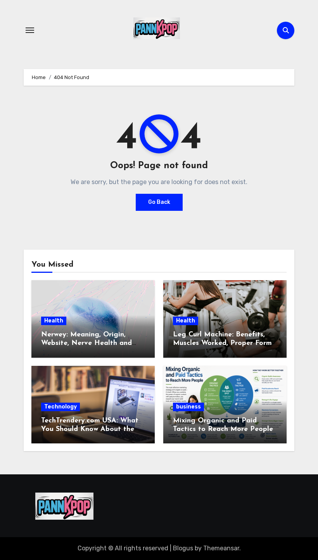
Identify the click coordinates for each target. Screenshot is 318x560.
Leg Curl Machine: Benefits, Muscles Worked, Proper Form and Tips (222, 343)
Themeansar (221, 548)
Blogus (183, 548)
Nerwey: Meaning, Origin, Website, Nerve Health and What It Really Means (86, 343)
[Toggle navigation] (30, 30)
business (188, 406)
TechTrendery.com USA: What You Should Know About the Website (89, 429)
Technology (60, 406)
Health (53, 320)
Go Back (159, 202)
